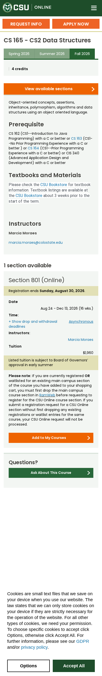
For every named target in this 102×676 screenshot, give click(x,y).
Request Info (26, 24)
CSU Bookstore (53, 184)
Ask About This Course (51, 472)
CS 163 (76, 138)
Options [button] (28, 665)
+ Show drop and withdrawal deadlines (33, 324)
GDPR (82, 641)
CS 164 (33, 148)
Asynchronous (81, 321)
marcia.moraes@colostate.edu (36, 242)
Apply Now (76, 24)
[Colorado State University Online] (29, 8)
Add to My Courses (49, 437)
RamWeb (47, 395)
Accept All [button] (74, 665)
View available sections (49, 89)
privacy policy (34, 647)
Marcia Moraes (80, 339)
